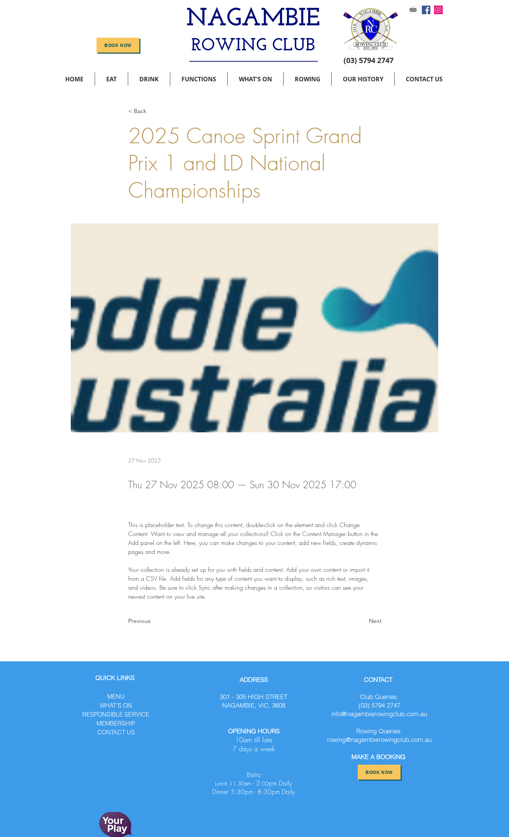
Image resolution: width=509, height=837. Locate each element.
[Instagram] (438, 10)
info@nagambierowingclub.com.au (379, 714)
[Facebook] (426, 10)
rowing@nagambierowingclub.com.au (379, 739)
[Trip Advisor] (413, 10)
